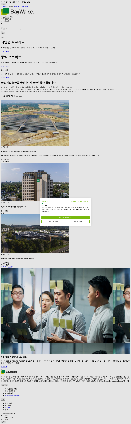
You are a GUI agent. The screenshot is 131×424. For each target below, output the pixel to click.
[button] (44, 201)
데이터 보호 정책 (76, 201)
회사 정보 (86, 201)
